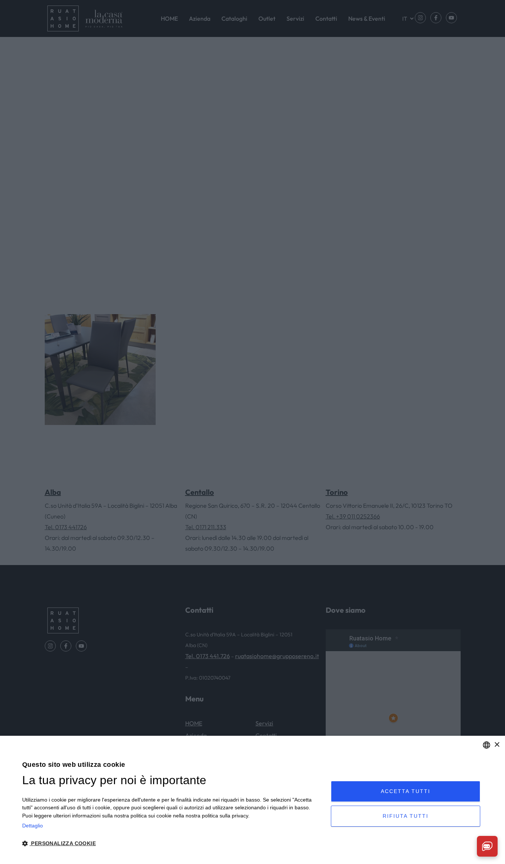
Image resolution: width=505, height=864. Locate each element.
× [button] (496, 745)
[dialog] (252, 800)
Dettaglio (32, 826)
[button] (172, 843)
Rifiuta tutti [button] (405, 816)
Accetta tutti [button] (405, 791)
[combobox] (486, 745)
